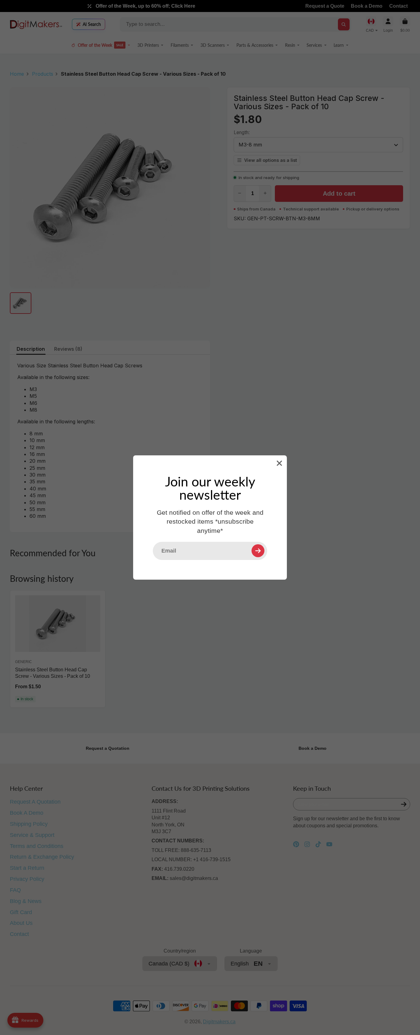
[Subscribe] (258, 550)
